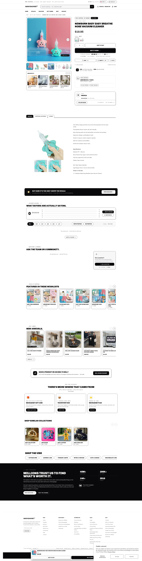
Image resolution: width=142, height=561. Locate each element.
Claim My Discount (71, 288)
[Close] (91, 252)
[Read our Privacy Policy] (90, 280)
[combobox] (54, 273)
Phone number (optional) (57, 269)
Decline (132, 556)
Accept (117, 556)
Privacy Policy (111, 552)
